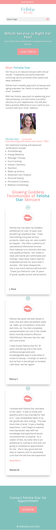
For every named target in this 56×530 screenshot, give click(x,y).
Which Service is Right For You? (28, 35)
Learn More (28, 51)
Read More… (16, 460)
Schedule (28, 509)
